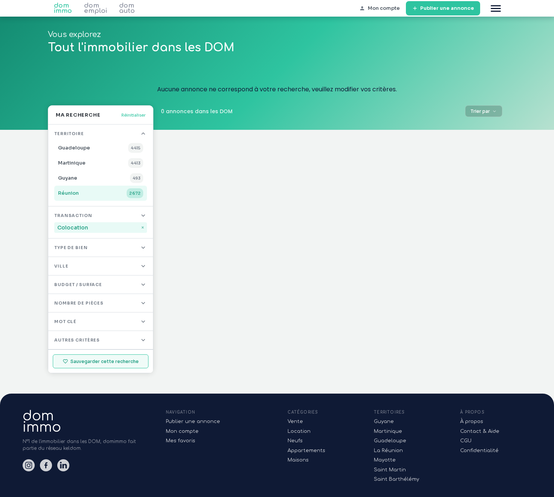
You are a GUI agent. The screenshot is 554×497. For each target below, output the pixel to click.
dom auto (127, 8)
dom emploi (95, 8)
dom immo (63, 8)
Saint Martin (390, 469)
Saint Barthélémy (396, 479)
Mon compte (182, 431)
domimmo (42, 421)
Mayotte (385, 460)
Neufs (295, 440)
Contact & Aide (479, 431)
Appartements (306, 450)
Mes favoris (180, 440)
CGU (465, 440)
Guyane (384, 421)
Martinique (388, 431)
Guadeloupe (390, 440)
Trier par (480, 111)
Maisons (298, 460)
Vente (295, 421)
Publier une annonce (447, 8)
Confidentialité (479, 450)
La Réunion (388, 450)
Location (299, 431)
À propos (471, 421)
